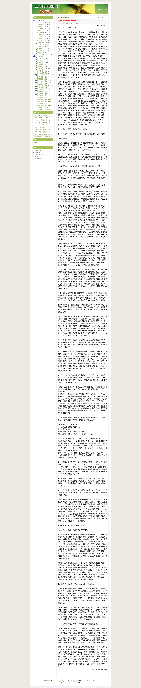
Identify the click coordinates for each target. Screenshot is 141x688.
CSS (91, 681)
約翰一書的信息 (41, 101)
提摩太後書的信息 (42, 88)
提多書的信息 (41, 90)
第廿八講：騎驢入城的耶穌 (42, 120)
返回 (99, 17)
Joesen (70, 682)
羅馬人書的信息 (41, 66)
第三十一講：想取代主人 (42, 127)
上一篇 (94, 17)
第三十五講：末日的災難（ (42, 136)
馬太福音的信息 (64, 17)
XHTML (87, 681)
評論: (93, 669)
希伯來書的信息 (41, 94)
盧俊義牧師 (47, 681)
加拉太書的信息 (41, 76)
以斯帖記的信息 (41, 28)
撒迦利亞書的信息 (42, 54)
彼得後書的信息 (41, 100)
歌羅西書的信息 (41, 80)
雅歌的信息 (40, 32)
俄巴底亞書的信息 (42, 42)
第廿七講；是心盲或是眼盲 (42, 117)
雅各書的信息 (41, 96)
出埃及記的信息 (41, 24)
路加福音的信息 (41, 62)
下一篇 (105, 17)
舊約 (36, 20)
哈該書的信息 (41, 52)
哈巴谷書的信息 (41, 48)
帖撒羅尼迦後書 (41, 84)
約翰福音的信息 (41, 64)
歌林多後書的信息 (42, 74)
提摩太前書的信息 (42, 86)
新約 (36, 56)
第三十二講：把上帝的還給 (42, 129)
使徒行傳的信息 (41, 70)
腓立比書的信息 (41, 78)
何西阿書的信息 (41, 38)
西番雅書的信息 (41, 50)
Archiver (95, 681)
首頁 (94, 10)
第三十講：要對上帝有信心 (42, 125)
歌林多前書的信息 (42, 72)
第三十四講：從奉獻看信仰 (42, 134)
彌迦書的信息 (41, 26)
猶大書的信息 (41, 107)
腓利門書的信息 (41, 92)
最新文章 (36, 112)
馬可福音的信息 (41, 60)
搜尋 (35, 140)
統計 (35, 147)
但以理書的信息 (41, 36)
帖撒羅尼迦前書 (41, 82)
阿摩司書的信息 (41, 40)
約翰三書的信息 (41, 106)
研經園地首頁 (100, 10)
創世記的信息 (41, 22)
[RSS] (42, 20)
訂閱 (89, 17)
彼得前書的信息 (41, 98)
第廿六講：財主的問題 (41, 115)
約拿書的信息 (41, 44)
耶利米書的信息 (41, 34)
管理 (106, 10)
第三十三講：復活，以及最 (42, 132)
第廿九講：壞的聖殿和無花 (42, 122)
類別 (35, 17)
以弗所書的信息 (41, 68)
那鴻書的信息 (41, 46)
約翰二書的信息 (41, 104)
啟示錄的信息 (41, 109)
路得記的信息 (41, 30)
